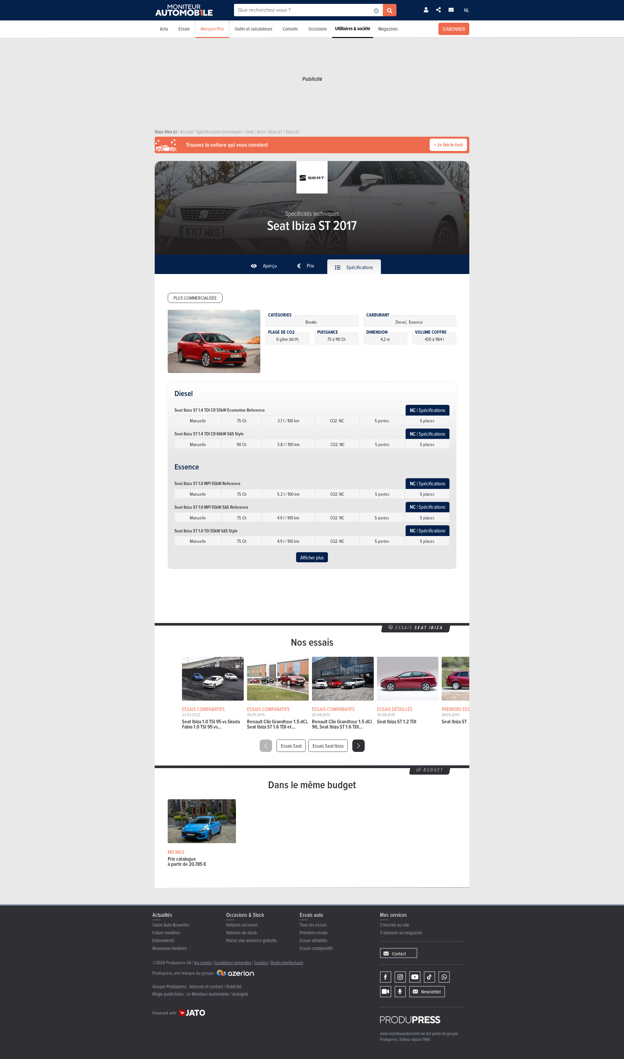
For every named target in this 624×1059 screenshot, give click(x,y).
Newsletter (431, 991)
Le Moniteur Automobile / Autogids (217, 993)
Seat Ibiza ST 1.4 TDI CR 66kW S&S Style (209, 433)
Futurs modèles (166, 932)
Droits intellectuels (287, 962)
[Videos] (385, 991)
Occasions (317, 28)
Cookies (261, 962)
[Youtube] (415, 977)
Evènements (163, 940)
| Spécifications (427, 410)
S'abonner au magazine (401, 932)
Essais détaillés (313, 940)
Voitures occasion (242, 924)
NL (466, 10)
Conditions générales (232, 962)
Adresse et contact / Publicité (215, 986)
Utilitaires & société (352, 28)
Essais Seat (291, 745)
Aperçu (269, 265)
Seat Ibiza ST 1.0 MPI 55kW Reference (207, 483)
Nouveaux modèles (169, 948)
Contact (399, 953)
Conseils (290, 28)
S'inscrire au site (394, 924)
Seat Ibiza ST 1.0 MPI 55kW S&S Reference (211, 507)
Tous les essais (313, 924)
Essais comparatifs (316, 948)
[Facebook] (385, 977)
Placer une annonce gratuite (251, 940)
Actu (164, 28)
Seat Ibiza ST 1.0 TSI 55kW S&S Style (206, 531)
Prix (310, 265)
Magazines (388, 28)
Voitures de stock (241, 932)
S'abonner (454, 28)
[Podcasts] (400, 991)
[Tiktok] (429, 977)
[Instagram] (400, 977)
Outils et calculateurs (253, 28)
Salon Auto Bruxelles (170, 924)
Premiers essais (314, 932)
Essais (184, 28)
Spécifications (359, 267)
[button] (358, 746)
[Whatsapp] (444, 977)
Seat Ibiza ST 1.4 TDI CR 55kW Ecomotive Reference (220, 410)
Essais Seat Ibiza (328, 745)
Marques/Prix (212, 28)
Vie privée (203, 962)
